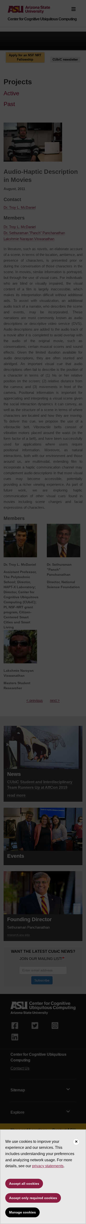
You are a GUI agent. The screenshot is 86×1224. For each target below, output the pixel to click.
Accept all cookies (24, 1183)
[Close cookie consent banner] (76, 1142)
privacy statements (48, 1166)
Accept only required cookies (33, 1198)
